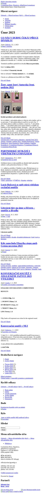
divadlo (14, 237)
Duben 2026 (9, 368)
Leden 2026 (8, 373)
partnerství (9, 180)
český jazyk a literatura (17, 140)
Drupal (11, 476)
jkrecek (7, 91)
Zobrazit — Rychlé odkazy (9, 386)
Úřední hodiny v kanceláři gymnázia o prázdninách (17, 378)
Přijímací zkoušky (10, 24)
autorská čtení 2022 (32, 140)
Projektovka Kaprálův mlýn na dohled (13, 407)
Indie (39, 269)
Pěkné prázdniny (6, 376)
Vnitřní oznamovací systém (9, 473)
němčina (29, 180)
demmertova (9, 158)
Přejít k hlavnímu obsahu (8, 1)
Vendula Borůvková (28, 141)
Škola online (9, 390)
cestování (37, 266)
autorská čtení (5, 140)
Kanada (3, 269)
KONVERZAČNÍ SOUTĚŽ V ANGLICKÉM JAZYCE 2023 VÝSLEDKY (16, 276)
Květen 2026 (9, 366)
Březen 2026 (9, 369)
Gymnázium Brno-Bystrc (9, 147)
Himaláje (34, 269)
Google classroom (10, 393)
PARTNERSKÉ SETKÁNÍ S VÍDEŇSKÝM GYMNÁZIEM (16, 152)
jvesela (7, 283)
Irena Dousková (14, 143)
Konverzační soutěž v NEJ (14, 326)
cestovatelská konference (26, 266)
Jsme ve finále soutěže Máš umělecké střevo (15, 417)
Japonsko (29, 267)
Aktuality (8, 20)
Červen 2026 (9, 364)
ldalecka (7, 44)
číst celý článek (5, 80)
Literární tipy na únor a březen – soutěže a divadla (18, 209)
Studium (7, 22)
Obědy (7, 392)
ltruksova (8, 330)
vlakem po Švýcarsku (18, 267)
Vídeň (3, 180)
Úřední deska (9, 26)
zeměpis (14, 266)
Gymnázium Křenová (31, 145)
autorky (3, 141)
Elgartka (9, 141)
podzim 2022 (16, 141)
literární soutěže (6, 237)
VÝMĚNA (16, 180)
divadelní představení (23, 237)
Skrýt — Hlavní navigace (27, 15)
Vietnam (35, 267)
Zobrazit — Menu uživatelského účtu (12, 438)
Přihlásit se (8, 443)
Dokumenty (8, 399)
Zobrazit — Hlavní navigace (10, 15)
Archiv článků (9, 361)
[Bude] (3, 409)
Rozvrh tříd (8, 397)
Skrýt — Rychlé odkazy (26, 386)
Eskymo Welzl (11, 269)
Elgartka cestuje (6, 267)
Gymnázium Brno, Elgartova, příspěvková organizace (18, 5)
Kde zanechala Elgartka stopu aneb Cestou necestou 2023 (19, 244)
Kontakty (8, 27)
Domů (7, 19)
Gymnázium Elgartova (16, 145)
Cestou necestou (6, 266)
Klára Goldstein (25, 143)
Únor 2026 (8, 371)
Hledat (3, 428)
